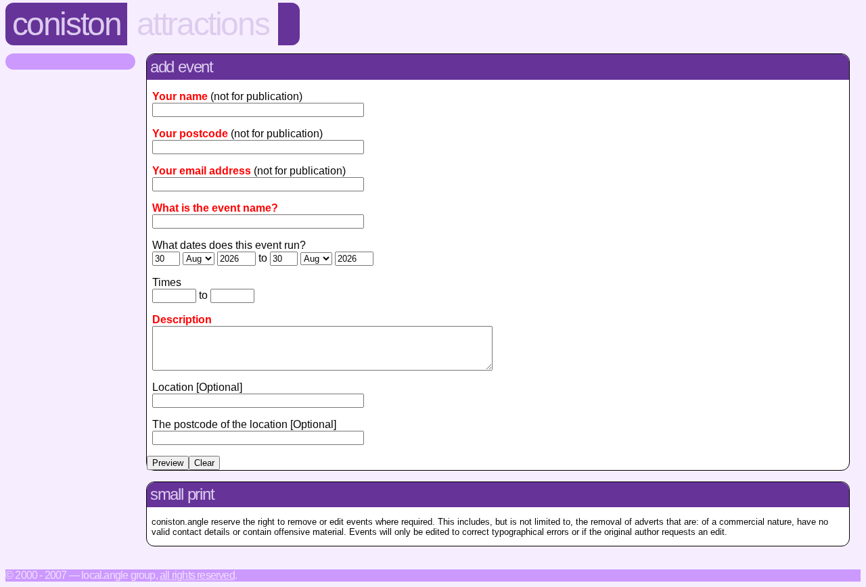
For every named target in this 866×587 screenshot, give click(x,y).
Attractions (203, 24)
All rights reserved (197, 575)
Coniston (66, 24)
